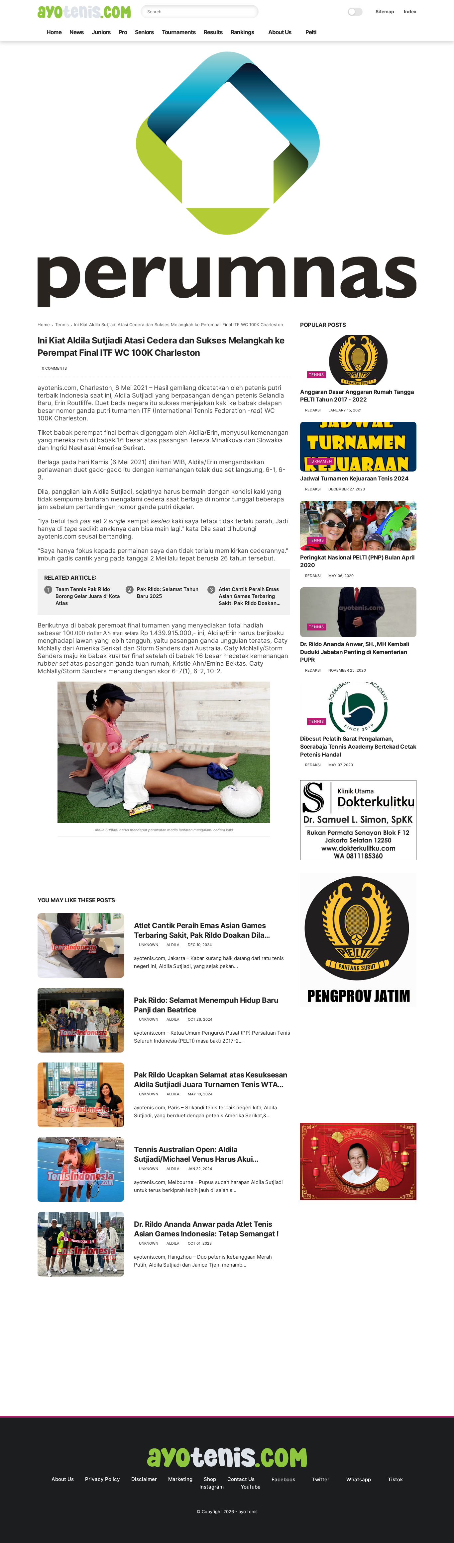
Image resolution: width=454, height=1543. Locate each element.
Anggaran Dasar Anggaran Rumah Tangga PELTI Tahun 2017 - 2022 (357, 396)
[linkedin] (96, 879)
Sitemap (385, 11)
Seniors (144, 32)
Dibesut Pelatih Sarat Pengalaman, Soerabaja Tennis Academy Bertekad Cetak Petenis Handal (358, 746)
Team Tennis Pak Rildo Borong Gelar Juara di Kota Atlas (88, 596)
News (76, 32)
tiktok (395, 1479)
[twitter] (370, 32)
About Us (279, 32)
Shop (210, 1479)
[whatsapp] (381, 32)
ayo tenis (248, 1511)
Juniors (101, 32)
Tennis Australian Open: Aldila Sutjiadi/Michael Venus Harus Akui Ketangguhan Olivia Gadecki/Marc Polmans (209, 1154)
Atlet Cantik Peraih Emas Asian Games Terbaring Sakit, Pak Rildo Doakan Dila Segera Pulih (249, 596)
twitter (320, 1479)
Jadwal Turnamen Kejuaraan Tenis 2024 (354, 478)
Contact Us (241, 1479)
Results (213, 32)
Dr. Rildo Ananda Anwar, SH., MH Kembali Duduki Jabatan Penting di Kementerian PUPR (354, 652)
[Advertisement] (358, 1066)
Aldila (173, 944)
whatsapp (358, 1479)
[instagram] (402, 32)
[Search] (252, 11)
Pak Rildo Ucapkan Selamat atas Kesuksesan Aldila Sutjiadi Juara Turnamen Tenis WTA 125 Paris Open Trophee (210, 1079)
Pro (123, 32)
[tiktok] (392, 32)
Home (54, 32)
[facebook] (360, 32)
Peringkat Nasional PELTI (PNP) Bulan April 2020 (357, 561)
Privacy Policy (102, 1479)
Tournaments (179, 32)
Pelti (310, 32)
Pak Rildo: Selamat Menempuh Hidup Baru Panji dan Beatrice (206, 1005)
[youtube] (413, 32)
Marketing (180, 1479)
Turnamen (320, 461)
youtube (251, 1487)
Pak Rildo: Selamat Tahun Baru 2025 (167, 592)
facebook (283, 1479)
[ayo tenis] (84, 16)
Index (410, 11)
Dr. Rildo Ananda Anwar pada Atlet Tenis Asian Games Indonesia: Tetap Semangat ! (206, 1229)
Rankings (242, 32)
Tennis (62, 324)
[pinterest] (83, 879)
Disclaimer (144, 1479)
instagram (211, 1487)
